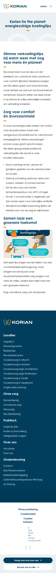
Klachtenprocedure (14, 470)
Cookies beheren (28, 520)
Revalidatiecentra (13, 355)
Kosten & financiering (15, 431)
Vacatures (9, 448)
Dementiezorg (11, 400)
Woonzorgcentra (12, 346)
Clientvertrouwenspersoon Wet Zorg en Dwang (22, 482)
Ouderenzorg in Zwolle (15, 378)
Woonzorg (9, 409)
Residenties (9, 350)
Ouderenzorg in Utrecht (16, 359)
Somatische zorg (12, 404)
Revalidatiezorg (12, 414)
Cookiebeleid (28, 513)
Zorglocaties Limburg (14, 387)
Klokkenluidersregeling (15, 475)
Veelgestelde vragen (14, 435)
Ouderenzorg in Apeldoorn (18, 382)
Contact (8, 465)
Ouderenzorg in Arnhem (16, 364)
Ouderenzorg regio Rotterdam (20, 373)
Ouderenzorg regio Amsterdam (20, 369)
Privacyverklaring (28, 509)
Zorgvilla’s (8, 341)
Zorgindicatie (10, 426)
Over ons (8, 453)
